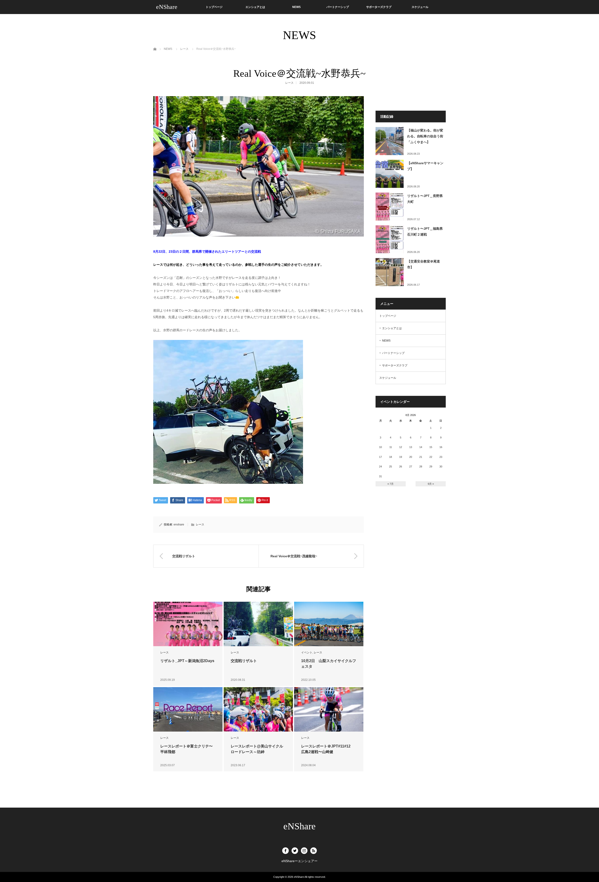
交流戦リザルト (244, 661)
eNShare (166, 7)
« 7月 (390, 483)
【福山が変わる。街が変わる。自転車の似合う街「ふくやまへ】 (425, 136)
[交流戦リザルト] (258, 624)
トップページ (214, 7)
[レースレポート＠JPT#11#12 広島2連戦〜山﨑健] (328, 709)
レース (289, 82)
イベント (306, 652)
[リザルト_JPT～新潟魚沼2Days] (188, 624)
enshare (179, 524)
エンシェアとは (255, 7)
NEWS (296, 7)
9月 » (431, 483)
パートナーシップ (337, 7)
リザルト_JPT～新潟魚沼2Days (187, 661)
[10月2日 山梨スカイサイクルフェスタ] (328, 624)
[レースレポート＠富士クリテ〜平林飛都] (188, 709)
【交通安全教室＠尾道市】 (423, 264)
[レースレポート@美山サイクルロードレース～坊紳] (258, 709)
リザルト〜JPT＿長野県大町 (425, 199)
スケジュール (420, 7)
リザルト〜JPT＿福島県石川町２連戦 (425, 231)
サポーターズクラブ (378, 7)
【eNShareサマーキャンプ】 (425, 166)
